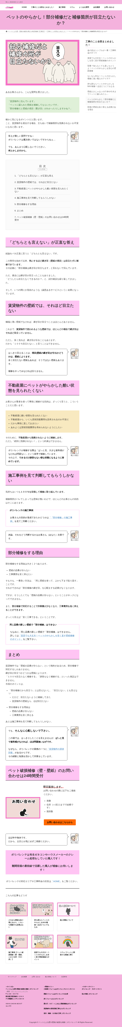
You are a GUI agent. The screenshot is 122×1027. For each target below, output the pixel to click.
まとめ (19, 210)
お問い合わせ (36, 977)
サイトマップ (12, 977)
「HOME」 (56, 881)
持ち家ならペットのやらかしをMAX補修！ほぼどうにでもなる (100, 85)
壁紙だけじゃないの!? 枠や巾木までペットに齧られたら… (101, 93)
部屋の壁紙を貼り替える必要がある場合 (101, 108)
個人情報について (66, 920)
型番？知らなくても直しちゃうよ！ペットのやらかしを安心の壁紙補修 (101, 68)
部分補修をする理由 (25, 204)
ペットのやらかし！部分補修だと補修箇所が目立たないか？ (101, 100)
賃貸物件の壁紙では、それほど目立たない (36, 182)
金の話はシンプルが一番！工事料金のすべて (101, 51)
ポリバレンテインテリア (19, 991)
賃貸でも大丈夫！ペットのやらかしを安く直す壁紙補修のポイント (101, 59)
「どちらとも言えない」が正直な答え (34, 176)
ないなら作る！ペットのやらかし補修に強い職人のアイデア (101, 77)
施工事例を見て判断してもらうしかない (35, 198)
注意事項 (64, 977)
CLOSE (42, 169)
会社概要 (24, 977)
